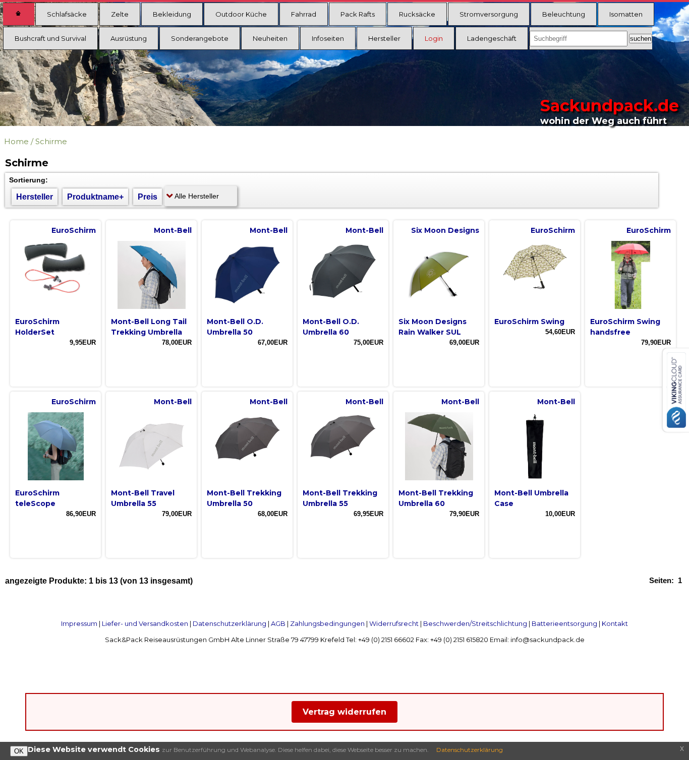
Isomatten (626, 14)
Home (16, 141)
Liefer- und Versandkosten (145, 623)
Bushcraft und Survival (50, 38)
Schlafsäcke (67, 14)
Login (434, 38)
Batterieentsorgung (564, 623)
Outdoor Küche (241, 14)
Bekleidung (172, 14)
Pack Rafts (357, 14)
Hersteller (384, 38)
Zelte (120, 14)
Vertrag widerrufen (344, 712)
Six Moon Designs (445, 230)
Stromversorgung (489, 14)
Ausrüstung (128, 38)
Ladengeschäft (491, 38)
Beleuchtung (563, 14)
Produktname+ (95, 197)
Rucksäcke (417, 14)
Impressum (79, 623)
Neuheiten (270, 38)
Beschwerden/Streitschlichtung (475, 623)
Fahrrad (303, 14)
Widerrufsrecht (394, 623)
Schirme (51, 141)
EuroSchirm (73, 230)
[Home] (18, 14)
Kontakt (615, 623)
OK (19, 751)
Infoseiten (328, 38)
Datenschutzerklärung (229, 623)
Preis (147, 197)
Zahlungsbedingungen (327, 623)
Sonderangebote (199, 38)
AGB (278, 623)
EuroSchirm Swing (529, 321)
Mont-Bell (173, 230)
